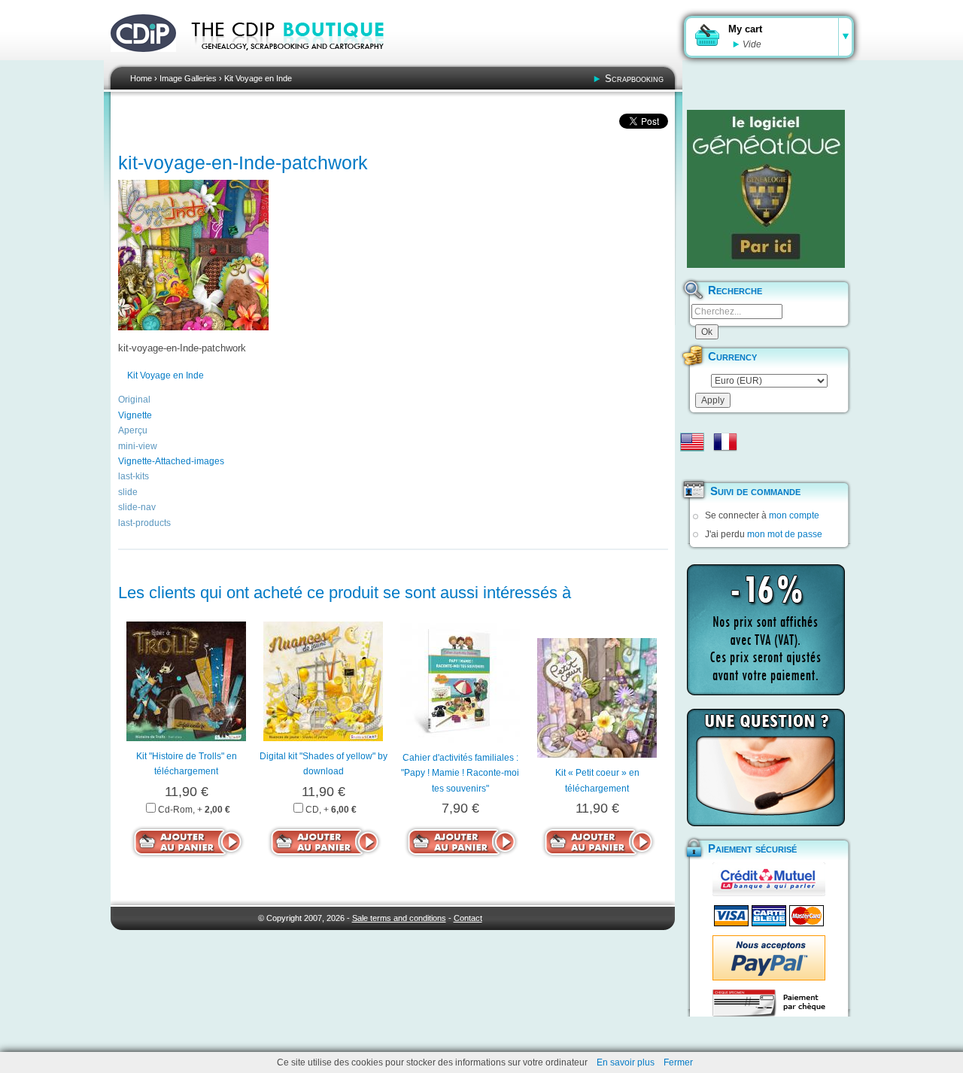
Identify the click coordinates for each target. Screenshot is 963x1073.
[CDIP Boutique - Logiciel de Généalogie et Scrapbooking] (298, 60)
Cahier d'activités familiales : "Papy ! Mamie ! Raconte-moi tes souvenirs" (460, 773)
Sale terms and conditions (399, 918)
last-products (144, 523)
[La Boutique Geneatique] (766, 189)
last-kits (133, 476)
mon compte (794, 515)
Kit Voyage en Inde (258, 78)
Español (692, 466)
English (692, 442)
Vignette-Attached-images (171, 461)
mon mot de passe (784, 534)
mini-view (137, 446)
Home (141, 78)
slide (128, 492)
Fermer (678, 1062)
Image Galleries (188, 78)
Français (725, 442)
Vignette (135, 415)
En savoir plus (626, 1062)
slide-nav (137, 507)
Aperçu (132, 430)
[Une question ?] (766, 767)
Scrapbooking (634, 78)
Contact (468, 918)
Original (134, 399)
